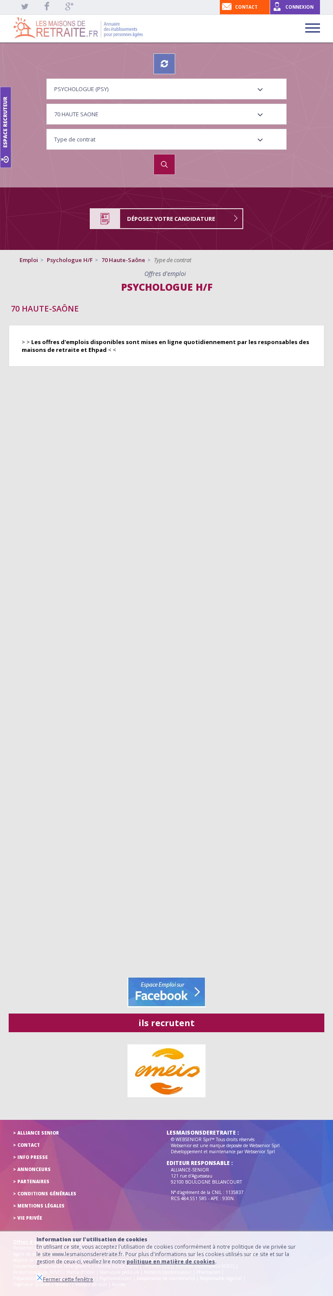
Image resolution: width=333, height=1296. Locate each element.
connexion (299, 7)
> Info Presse (30, 1157)
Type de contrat (172, 260)
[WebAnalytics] (30, 1220)
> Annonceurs (32, 1169)
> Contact (26, 1145)
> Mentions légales (39, 1206)
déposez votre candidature (171, 219)
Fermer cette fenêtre (68, 1279)
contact (246, 7)
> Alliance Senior (36, 1133)
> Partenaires (31, 1181)
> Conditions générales (44, 1194)
